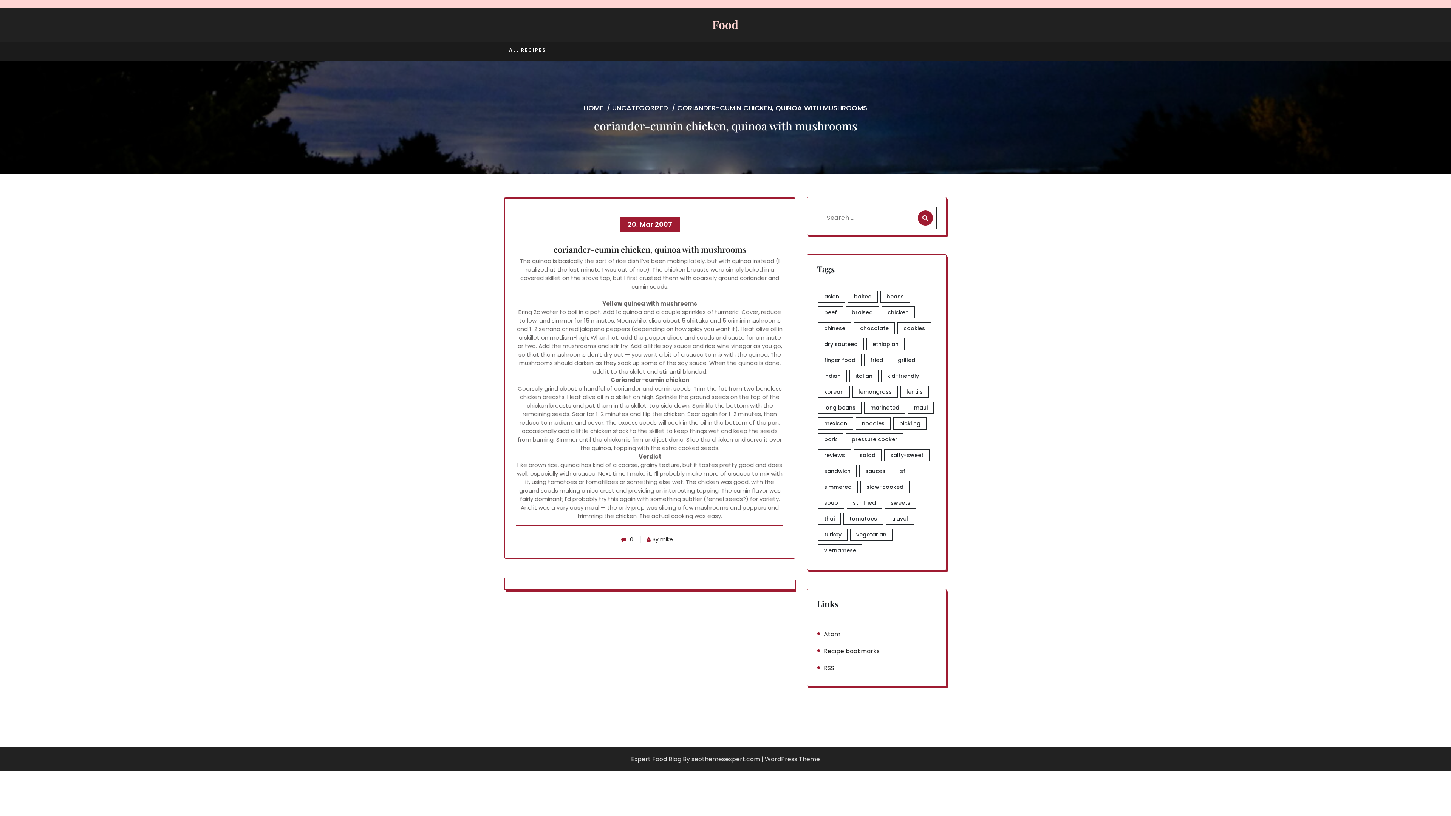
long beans (839, 407)
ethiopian (885, 344)
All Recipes (527, 50)
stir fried (864, 503)
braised (862, 312)
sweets (900, 503)
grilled (906, 360)
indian (832, 376)
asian (831, 296)
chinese (834, 328)
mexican (835, 423)
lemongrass (875, 392)
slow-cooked (884, 487)
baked (863, 296)
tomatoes (863, 518)
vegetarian (871, 534)
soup (831, 503)
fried (876, 360)
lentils (914, 392)
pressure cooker (874, 439)
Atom (832, 634)
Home (593, 108)
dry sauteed (841, 344)
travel (900, 518)
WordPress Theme (792, 759)
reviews (834, 455)
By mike (663, 539)
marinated (884, 407)
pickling (909, 423)
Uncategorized (640, 108)
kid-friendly (903, 376)
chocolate (874, 328)
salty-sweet (907, 455)
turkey (833, 534)
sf (902, 471)
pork (830, 439)
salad (868, 455)
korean (834, 392)
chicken (898, 312)
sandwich (837, 471)
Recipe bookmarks (852, 651)
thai (829, 518)
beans (895, 296)
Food (725, 24)
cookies (914, 328)
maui (921, 407)
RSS (829, 668)
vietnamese (840, 550)
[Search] (925, 218)
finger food (839, 360)
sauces (875, 471)
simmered (838, 487)
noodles (873, 423)
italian (863, 376)
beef (830, 312)
